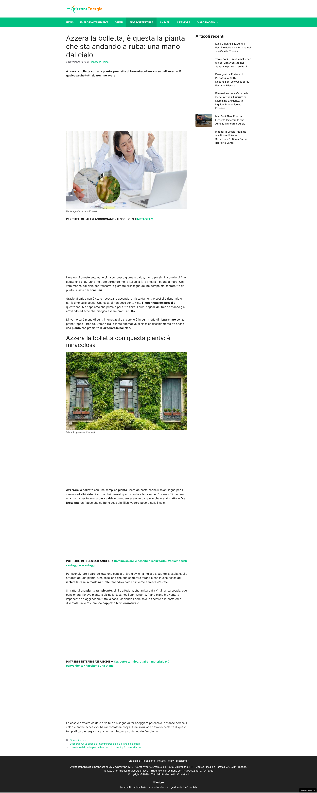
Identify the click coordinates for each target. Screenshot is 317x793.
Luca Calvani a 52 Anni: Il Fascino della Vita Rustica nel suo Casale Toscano (233, 47)
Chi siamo (134, 760)
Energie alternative (94, 22)
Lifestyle (183, 22)
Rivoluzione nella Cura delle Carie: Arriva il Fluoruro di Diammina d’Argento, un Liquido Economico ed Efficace (231, 101)
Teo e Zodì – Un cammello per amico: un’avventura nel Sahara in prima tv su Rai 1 (233, 62)
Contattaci (183, 774)
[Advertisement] (127, 105)
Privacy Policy (165, 760)
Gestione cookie (308, 790)
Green (119, 22)
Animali (165, 22)
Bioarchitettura (141, 22)
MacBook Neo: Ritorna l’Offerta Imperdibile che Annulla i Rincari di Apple (230, 120)
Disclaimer (182, 760)
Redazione (148, 760)
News (70, 22)
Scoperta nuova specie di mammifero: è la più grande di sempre (105, 743)
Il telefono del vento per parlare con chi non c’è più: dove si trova (105, 747)
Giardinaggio (206, 22)
